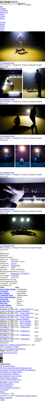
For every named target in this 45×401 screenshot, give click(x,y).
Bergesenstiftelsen (6, 386)
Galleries (3, 8)
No (2, 18)
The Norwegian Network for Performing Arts (15, 368)
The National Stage (6, 384)
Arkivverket (4, 390)
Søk (1, 6)
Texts (2, 30)
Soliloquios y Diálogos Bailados (17, 311)
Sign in (2, 392)
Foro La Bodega (25, 321)
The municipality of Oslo (8, 388)
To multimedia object (7, 63)
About (2, 14)
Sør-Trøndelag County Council (10, 376)
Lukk (2, 400)
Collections (4, 10)
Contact (2, 16)
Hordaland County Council (9, 382)
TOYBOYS (25, 273)
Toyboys (14, 263)
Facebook (8, 347)
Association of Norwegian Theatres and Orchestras (17, 370)
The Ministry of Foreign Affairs (11, 372)
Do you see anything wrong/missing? (13, 349)
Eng (3, 22)
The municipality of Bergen (9, 374)
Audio (2, 28)
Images (2, 24)
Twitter (16, 347)
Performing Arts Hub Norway (26, 396)
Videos (2, 26)
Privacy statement (6, 398)
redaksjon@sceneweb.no (8, 353)
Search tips (4, 12)
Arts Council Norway (7, 366)
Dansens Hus (15, 265)
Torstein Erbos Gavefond (8, 378)
